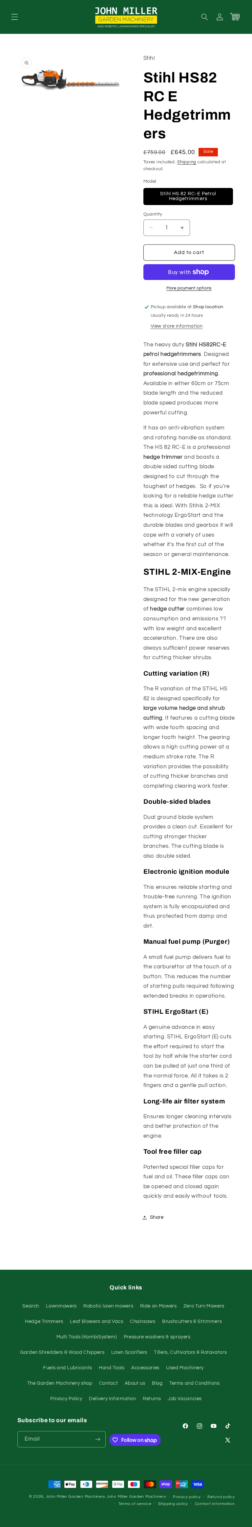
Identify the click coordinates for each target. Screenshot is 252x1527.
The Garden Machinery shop (60, 1383)
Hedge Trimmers (44, 1321)
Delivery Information (112, 1398)
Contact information (215, 1504)
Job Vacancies (185, 1398)
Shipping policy (173, 1504)
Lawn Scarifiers (129, 1352)
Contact (108, 1383)
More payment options (189, 288)
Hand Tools (111, 1367)
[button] (14, 16)
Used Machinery (185, 1367)
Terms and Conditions (194, 1383)
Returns (152, 1398)
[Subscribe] (97, 1439)
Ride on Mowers (158, 1306)
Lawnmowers (61, 1306)
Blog (157, 1383)
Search (30, 1306)
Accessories (145, 1367)
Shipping (186, 162)
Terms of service (135, 1504)
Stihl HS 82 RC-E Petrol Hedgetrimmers (188, 196)
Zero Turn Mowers (203, 1306)
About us (135, 1383)
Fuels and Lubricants (67, 1367)
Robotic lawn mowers (108, 1306)
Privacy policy (186, 1497)
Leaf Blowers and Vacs (96, 1321)
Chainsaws (143, 1321)
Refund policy (221, 1497)
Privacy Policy (66, 1398)
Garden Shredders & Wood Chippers (62, 1352)
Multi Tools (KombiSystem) (86, 1336)
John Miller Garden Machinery (76, 1496)
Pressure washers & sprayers (157, 1336)
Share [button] (157, 1217)
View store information (177, 326)
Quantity (152, 214)
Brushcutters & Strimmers (192, 1321)
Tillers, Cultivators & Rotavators (190, 1352)
